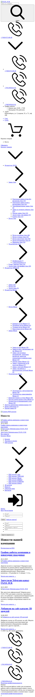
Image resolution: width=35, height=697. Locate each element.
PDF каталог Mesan (15, 478)
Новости (7, 487)
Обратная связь (10, 488)
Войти (3, 519)
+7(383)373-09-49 (6, 37)
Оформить (4, 145)
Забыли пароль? (11, 519)
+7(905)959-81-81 (10, 104)
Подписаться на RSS (7, 548)
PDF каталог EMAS (15, 483)
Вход (2, 510)
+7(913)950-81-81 (10, 88)
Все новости (5, 434)
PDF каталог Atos (14, 474)
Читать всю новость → (8, 576)
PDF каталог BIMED (15, 480)
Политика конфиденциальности (11, 683)
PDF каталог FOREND (16, 481)
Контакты (8, 490)
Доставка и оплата (11, 441)
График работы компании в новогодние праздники (15, 553)
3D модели (8, 485)
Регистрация (8, 510)
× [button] (1, 695)
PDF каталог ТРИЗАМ (16, 476)
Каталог (4, 436)
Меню (9, 436)
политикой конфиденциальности (12, 693)
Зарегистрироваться (8, 535)
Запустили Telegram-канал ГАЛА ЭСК (13, 432)
